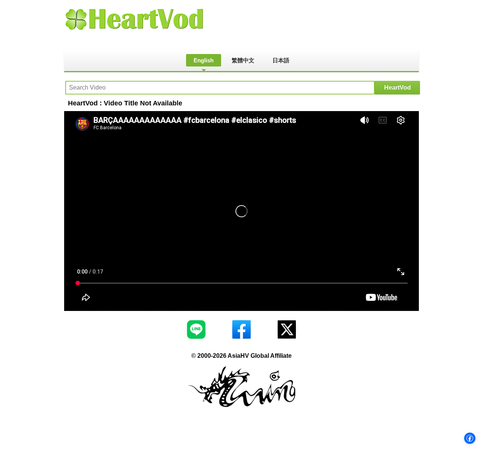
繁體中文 (243, 60)
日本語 (280, 60)
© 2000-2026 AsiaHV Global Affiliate (241, 356)
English (204, 60)
